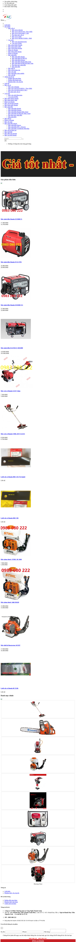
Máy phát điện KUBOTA (19, 58)
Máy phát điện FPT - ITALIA (17, 127)
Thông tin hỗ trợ (9, 77)
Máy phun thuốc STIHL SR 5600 (11, 559)
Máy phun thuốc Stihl (14, 46)
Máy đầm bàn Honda (10, 133)
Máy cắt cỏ (11, 28)
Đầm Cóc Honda (9, 102)
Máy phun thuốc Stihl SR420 (10, 602)
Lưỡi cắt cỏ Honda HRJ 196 (9, 518)
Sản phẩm (7, 26)
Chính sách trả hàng (10, 903)
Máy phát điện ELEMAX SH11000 (12, 348)
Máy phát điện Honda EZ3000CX (11, 219)
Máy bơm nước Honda (15, 51)
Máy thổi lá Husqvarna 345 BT (10, 645)
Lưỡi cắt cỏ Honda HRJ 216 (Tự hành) (13, 477)
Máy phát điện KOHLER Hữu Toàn (22, 63)
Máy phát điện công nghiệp (16, 73)
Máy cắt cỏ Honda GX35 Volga (10, 391)
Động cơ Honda (13, 53)
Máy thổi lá (11, 68)
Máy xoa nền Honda (10, 135)
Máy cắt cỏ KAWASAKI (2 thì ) (17, 90)
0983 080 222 (8, 9)
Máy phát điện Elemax (18, 60)
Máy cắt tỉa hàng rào (14, 70)
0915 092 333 (8, 11)
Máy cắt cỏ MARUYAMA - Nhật (22, 38)
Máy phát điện (12, 55)
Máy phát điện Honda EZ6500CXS (12, 305)
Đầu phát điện (16, 67)
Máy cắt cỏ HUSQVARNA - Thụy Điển (20, 88)
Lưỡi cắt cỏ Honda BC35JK (9, 688)
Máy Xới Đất (8, 132)
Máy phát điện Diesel (10, 123)
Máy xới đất (11, 75)
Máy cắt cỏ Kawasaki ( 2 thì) (20, 33)
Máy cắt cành (12, 72)
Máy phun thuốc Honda (15, 45)
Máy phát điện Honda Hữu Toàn (21, 62)
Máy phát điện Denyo (14, 125)
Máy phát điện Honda (18, 56)
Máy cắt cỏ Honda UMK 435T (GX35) (13, 434)
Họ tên (3, 932)
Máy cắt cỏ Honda (17, 30)
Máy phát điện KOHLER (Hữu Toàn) (19, 113)
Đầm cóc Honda (13, 50)
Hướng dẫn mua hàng (14, 78)
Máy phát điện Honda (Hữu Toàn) (18, 112)
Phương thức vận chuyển (15, 82)
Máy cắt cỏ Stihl (16, 36)
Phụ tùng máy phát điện (19, 65)
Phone (24, 932)
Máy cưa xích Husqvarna (19, 41)
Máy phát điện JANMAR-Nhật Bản (18, 128)
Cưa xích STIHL (17, 43)
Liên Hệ (6, 83)
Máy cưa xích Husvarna (15, 95)
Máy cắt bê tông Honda (15, 48)
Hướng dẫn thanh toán (14, 80)
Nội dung (47, 932)
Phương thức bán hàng (11, 902)
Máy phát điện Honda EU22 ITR (11, 262)
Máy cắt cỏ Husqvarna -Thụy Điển (22, 31)
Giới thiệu (7, 25)
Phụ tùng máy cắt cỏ (18, 35)
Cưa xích (11, 40)
